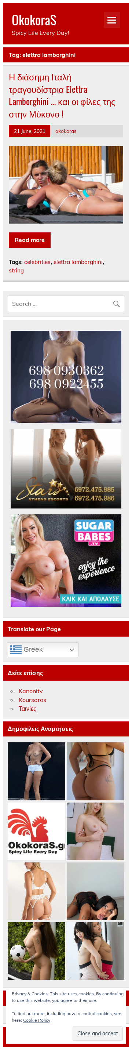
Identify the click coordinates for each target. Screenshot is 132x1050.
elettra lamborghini (78, 261)
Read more (30, 239)
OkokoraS (34, 19)
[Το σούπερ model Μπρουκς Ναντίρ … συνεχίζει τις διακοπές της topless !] (36, 771)
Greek (32, 649)
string (16, 270)
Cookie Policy (36, 1020)
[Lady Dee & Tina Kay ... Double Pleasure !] (95, 951)
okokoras (66, 131)
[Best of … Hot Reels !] (36, 832)
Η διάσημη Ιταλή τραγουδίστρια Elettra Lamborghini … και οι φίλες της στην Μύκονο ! (62, 95)
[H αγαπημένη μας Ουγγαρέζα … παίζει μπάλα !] (36, 951)
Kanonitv (31, 691)
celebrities (37, 261)
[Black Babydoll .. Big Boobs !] (95, 891)
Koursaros (32, 699)
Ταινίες (27, 708)
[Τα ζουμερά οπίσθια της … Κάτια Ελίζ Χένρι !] (95, 771)
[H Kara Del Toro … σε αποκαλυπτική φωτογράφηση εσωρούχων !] (36, 891)
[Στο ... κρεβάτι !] (95, 832)
